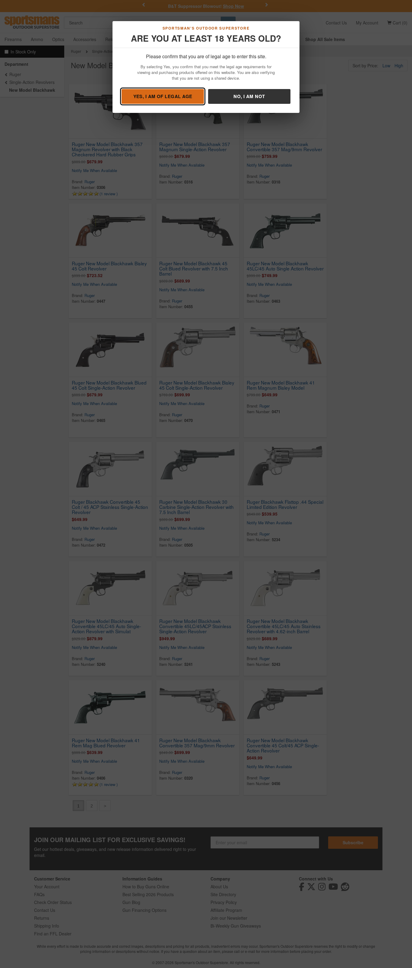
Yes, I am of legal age (162, 96)
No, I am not (249, 96)
